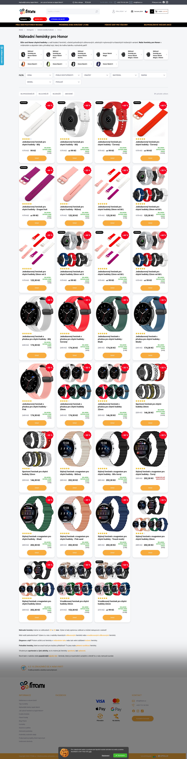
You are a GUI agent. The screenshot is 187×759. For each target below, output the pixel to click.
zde (90, 751)
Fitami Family (23, 717)
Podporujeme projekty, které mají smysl (32, 738)
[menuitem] (25, 19)
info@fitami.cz (141, 701)
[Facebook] (133, 710)
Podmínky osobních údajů (27, 734)
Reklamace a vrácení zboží (28, 700)
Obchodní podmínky (25, 731)
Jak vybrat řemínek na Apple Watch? (51, 2)
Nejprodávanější (27, 94)
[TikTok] (142, 710)
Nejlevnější (43, 94)
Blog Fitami (23, 721)
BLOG (89, 2)
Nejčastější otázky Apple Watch (28, 2)
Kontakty (22, 724)
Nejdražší (57, 94)
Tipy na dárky (23, 704)
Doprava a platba (25, 728)
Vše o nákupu (79, 2)
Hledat (97, 11)
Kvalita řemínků (24, 714)
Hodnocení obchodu (25, 741)
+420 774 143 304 (142, 705)
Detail (37, 158)
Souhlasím (121, 755)
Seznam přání (138, 11)
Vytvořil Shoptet (146, 756)
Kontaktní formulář (142, 718)
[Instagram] (137, 710)
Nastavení (105, 755)
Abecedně (69, 94)
